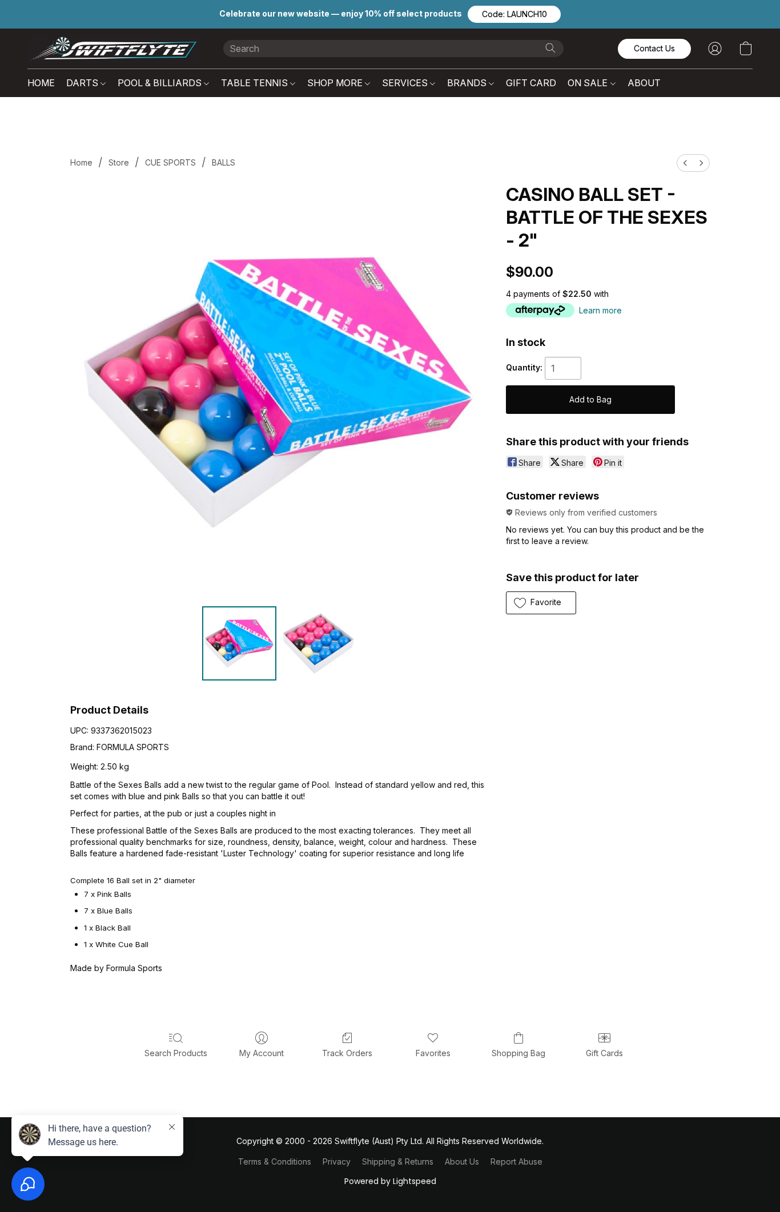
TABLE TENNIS (255, 82)
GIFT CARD (531, 82)
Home (81, 162)
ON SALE (589, 82)
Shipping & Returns (397, 1161)
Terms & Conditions (274, 1161)
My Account (261, 1053)
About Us (462, 1161)
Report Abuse (516, 1161)
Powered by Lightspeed (390, 1181)
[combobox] (393, 48)
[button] (514, 14)
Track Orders (347, 1053)
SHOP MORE (336, 82)
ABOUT (644, 82)
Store (118, 162)
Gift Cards (604, 1053)
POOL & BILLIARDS (161, 82)
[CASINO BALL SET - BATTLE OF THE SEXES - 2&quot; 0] (239, 643)
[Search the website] (550, 48)
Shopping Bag (518, 1053)
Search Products (175, 1053)
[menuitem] (685, 163)
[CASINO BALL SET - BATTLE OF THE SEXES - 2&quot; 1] (318, 643)
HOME (41, 82)
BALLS (223, 162)
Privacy (337, 1161)
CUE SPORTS (170, 162)
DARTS (83, 82)
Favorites (433, 1053)
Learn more (600, 310)
